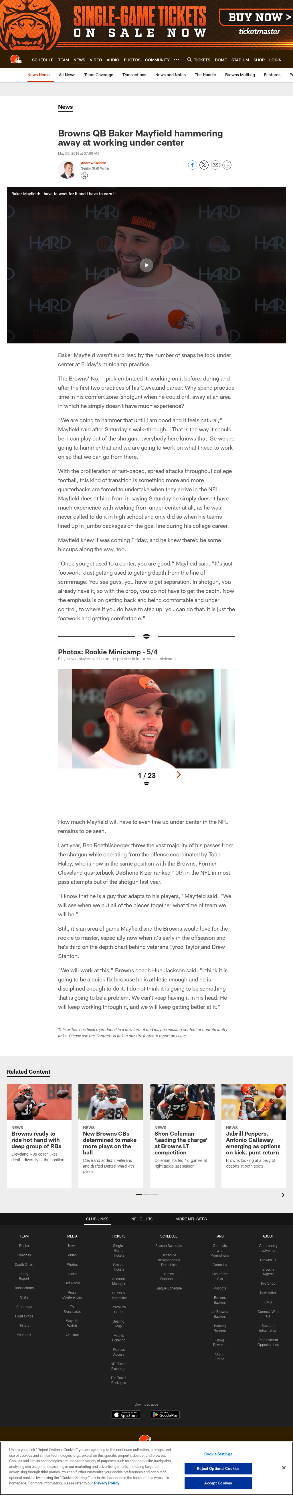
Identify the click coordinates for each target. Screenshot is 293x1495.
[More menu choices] (176, 59)
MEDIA (72, 1236)
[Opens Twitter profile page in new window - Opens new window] (84, 175)
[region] (146, 1468)
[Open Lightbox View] (146, 731)
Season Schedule (168, 1245)
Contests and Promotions (220, 1250)
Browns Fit (268, 1260)
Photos (72, 1264)
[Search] (189, 59)
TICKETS (119, 1236)
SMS (268, 1302)
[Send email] (215, 168)
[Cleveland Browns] (146, 1441)
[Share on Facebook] (192, 168)
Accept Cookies (218, 1483)
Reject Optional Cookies (218, 1468)
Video (72, 1255)
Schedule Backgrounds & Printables (169, 1260)
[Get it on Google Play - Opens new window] (165, 1417)
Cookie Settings (218, 1454)
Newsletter (268, 1293)
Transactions (24, 1288)
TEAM (24, 1236)
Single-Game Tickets (118, 1250)
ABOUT (268, 1236)
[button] (146, 265)
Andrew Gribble (93, 163)
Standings (24, 1307)
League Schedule (169, 1288)
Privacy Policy (106, 1483)
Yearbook (24, 1335)
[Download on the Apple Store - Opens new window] (125, 1415)
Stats (24, 1297)
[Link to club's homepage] (16, 59)
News (72, 1245)
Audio (72, 1274)
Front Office (24, 1316)
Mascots (219, 1288)
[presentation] (284, 1196)
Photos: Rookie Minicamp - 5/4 (107, 651)
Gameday (220, 1265)
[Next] (178, 774)
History (24, 1325)
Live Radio (72, 1283)
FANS (220, 1236)
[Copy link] (226, 165)
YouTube (72, 1335)
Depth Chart (24, 1264)
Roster (24, 1245)
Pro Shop (268, 1283)
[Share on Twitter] (204, 168)
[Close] (284, 1468)
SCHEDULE (168, 1236)
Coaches (24, 1255)
